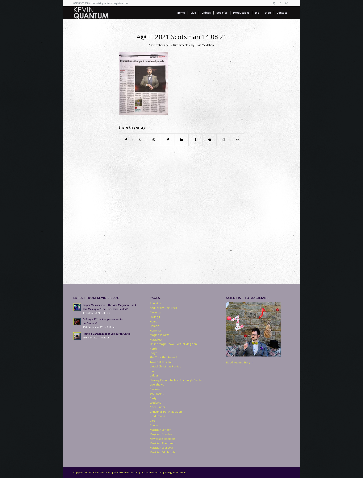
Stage (153, 353)
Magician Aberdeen (162, 443)
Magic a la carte (160, 335)
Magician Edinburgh (162, 452)
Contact (154, 425)
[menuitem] (181, 12)
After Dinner (157, 407)
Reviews (155, 389)
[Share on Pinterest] (168, 139)
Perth (153, 348)
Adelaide (155, 303)
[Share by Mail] (237, 139)
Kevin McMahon (204, 45)
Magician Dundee (161, 434)
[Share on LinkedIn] (181, 139)
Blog (152, 421)
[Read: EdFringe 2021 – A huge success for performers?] (77, 321)
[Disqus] (181, 219)
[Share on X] (140, 139)
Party (153, 398)
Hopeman (156, 330)
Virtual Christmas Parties (165, 366)
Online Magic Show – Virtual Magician (173, 344)
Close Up (155, 312)
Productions (157, 416)
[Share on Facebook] (126, 139)
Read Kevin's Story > (239, 362)
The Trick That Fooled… (164, 357)
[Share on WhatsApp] (153, 139)
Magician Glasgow (161, 447)
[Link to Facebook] (280, 3)
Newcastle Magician (162, 439)
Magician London (160, 430)
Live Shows (157, 384)
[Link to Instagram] (286, 3)
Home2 (154, 326)
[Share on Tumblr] (195, 139)
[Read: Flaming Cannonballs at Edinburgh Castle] (77, 336)
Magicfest (156, 339)
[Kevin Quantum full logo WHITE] (91, 12)
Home (153, 321)
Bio (152, 371)
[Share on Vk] (209, 139)
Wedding (155, 402)
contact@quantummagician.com (110, 3)
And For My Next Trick (163, 308)
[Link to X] (274, 3)
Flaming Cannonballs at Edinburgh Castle (106, 333)
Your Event (156, 393)
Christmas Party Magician (166, 411)
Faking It (155, 317)
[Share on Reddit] (223, 139)
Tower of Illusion (160, 362)
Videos (154, 375)
